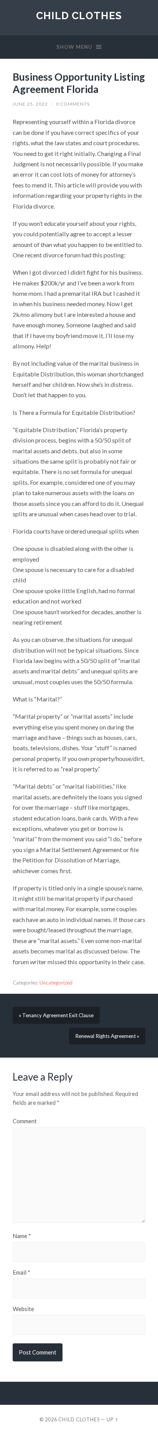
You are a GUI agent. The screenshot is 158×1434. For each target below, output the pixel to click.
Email (21, 1272)
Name (22, 1236)
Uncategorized (56, 983)
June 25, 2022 (30, 104)
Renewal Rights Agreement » (107, 1036)
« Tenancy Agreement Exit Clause (56, 1015)
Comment (25, 1121)
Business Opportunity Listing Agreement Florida (79, 83)
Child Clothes (79, 16)
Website (23, 1309)
